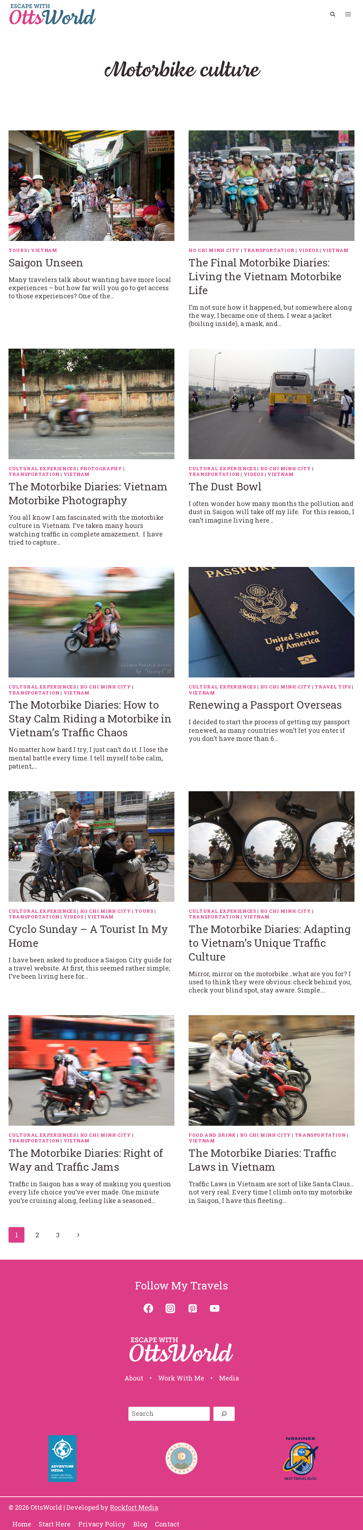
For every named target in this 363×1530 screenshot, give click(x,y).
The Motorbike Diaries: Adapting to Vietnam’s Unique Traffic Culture (270, 942)
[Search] (224, 1414)
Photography (101, 468)
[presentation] (91, 185)
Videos (308, 250)
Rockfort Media (134, 1507)
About (133, 1378)
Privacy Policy (101, 1524)
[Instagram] (170, 1308)
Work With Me (181, 1378)
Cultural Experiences (42, 468)
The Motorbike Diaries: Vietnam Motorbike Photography (88, 493)
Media (229, 1378)
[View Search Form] (332, 14)
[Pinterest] (192, 1308)
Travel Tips (333, 687)
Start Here (55, 1524)
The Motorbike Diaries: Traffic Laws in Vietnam (262, 1160)
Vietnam (44, 250)
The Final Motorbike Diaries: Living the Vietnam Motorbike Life (265, 276)
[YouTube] (214, 1308)
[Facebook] (148, 1308)
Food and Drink (212, 1135)
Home (21, 1524)
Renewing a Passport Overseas (265, 704)
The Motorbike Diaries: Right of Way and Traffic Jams (86, 1160)
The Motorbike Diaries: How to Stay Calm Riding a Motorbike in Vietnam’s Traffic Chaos (90, 718)
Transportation (269, 250)
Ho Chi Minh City (214, 250)
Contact (167, 1524)
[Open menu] (347, 14)
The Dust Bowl (225, 486)
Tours (18, 250)
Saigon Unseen (46, 262)
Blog (140, 1524)
